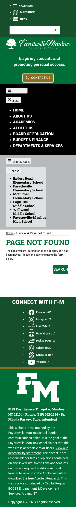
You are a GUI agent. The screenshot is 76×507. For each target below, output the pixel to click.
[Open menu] (17, 91)
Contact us (40, 78)
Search (60, 269)
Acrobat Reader (45, 478)
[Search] (56, 30)
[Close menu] (13, 100)
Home (9, 233)
